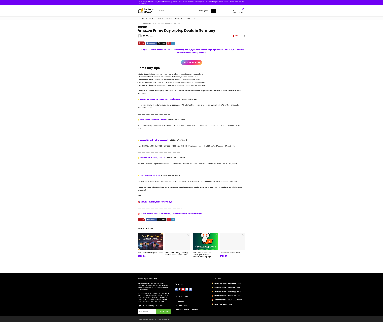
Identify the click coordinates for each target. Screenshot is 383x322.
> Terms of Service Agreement (187, 309)
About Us (178, 18)
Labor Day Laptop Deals (230, 252)
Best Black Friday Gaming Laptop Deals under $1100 (176, 253)
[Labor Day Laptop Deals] (232, 234)
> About (179, 301)
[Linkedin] (186, 289)
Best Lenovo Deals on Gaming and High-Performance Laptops (202, 254)
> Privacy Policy (181, 305)
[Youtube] (183, 289)
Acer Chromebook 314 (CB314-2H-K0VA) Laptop (160, 99)
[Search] (213, 11)
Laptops (149, 18)
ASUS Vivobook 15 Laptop (150, 175)
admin (145, 35)
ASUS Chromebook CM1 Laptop (153, 120)
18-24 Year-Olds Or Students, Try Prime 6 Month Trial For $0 (171, 213)
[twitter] (179, 289)
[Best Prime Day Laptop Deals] (150, 234)
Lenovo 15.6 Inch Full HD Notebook (154, 140)
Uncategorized (147, 23)
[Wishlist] (234, 10)
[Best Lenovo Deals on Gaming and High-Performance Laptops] (205, 234)
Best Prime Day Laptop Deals (150, 252)
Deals (159, 18)
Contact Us (190, 18)
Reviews (169, 18)
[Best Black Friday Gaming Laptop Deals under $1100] (177, 234)
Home (141, 18)
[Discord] (190, 289)
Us (183, 301)
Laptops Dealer (143, 283)
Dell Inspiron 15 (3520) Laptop (152, 158)
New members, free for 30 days (156, 201)
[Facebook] (176, 289)
